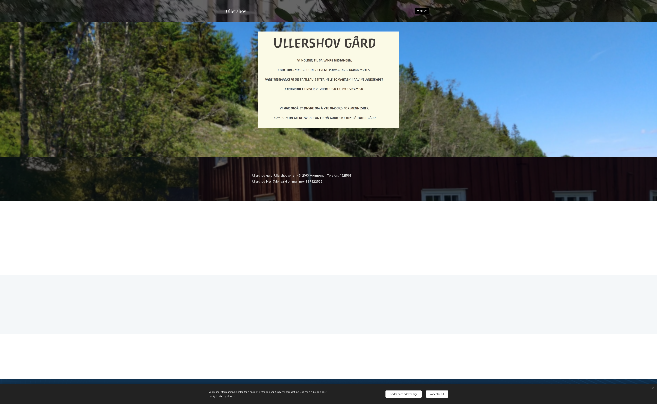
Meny (423, 11)
